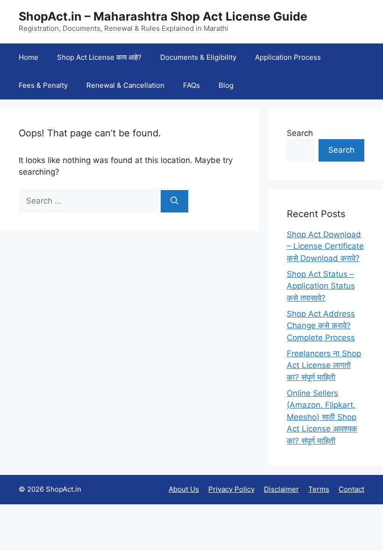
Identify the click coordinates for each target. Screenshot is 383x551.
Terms (318, 489)
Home (28, 57)
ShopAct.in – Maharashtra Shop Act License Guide (163, 16)
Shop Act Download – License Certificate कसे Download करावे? (325, 246)
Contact (351, 489)
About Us (184, 489)
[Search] (174, 201)
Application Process (288, 57)
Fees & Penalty (43, 85)
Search (300, 133)
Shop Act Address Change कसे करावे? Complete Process (321, 325)
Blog (226, 85)
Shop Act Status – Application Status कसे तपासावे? (321, 286)
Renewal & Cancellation (125, 85)
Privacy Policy (231, 489)
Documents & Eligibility (198, 57)
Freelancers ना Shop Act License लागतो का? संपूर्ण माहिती (324, 365)
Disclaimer (281, 489)
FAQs (191, 85)
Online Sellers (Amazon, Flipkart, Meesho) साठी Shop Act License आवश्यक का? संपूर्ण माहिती (322, 417)
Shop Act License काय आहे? (99, 57)
